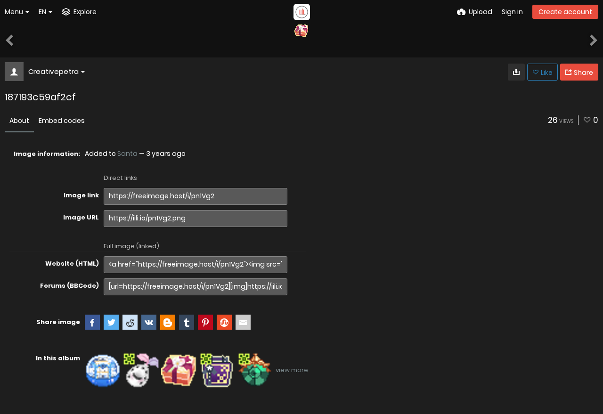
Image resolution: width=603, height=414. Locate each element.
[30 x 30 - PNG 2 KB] (516, 72)
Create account (565, 11)
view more (292, 369)
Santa (127, 153)
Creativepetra (53, 71)
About (19, 120)
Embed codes (62, 120)
